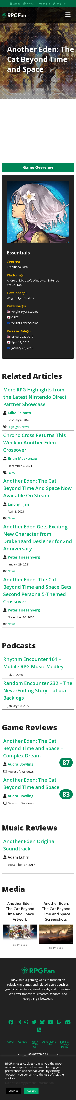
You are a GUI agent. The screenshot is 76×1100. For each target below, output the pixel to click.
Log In (46, 3)
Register (61, 3)
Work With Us (35, 1044)
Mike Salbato (19, 412)
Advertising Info (49, 1043)
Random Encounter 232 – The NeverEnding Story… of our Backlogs (37, 690)
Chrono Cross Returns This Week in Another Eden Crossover (34, 442)
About (16, 3)
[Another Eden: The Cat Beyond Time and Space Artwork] (20, 933)
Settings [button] (13, 1090)
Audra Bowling (20, 764)
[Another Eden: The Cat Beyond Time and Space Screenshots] (56, 934)
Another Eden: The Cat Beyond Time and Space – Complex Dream (33, 748)
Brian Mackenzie (22, 458)
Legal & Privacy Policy (64, 1044)
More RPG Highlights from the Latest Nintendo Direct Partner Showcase (34, 397)
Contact (31, 3)
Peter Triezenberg (24, 557)
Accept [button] (31, 1090)
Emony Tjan (18, 504)
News (25, 427)
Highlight (14, 427)
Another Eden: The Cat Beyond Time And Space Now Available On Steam (37, 488)
